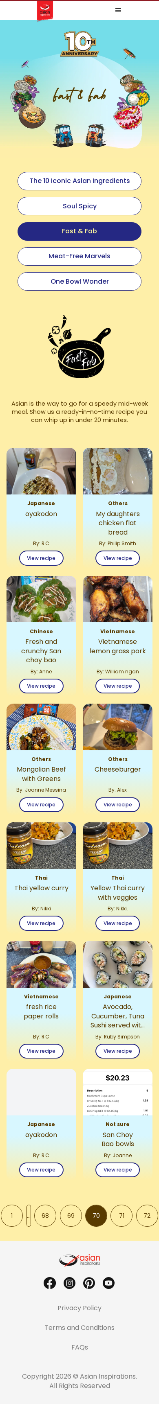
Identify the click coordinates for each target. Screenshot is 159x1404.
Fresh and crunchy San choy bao (41, 651)
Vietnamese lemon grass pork (118, 646)
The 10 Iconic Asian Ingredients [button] (79, 180)
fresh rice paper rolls (41, 1011)
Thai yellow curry (41, 888)
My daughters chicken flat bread (118, 523)
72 (151, 1217)
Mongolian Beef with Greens (41, 774)
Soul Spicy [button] (80, 206)
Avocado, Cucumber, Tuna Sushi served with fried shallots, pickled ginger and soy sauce (118, 1016)
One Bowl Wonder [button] (80, 281)
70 (100, 1217)
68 (49, 1217)
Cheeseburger (118, 769)
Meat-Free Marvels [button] (79, 256)
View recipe (41, 558)
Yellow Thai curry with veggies (118, 893)
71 (125, 1217)
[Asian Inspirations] (79, 1260)
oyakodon (41, 514)
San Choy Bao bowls (118, 1140)
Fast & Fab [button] (79, 231)
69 (74, 1217)
